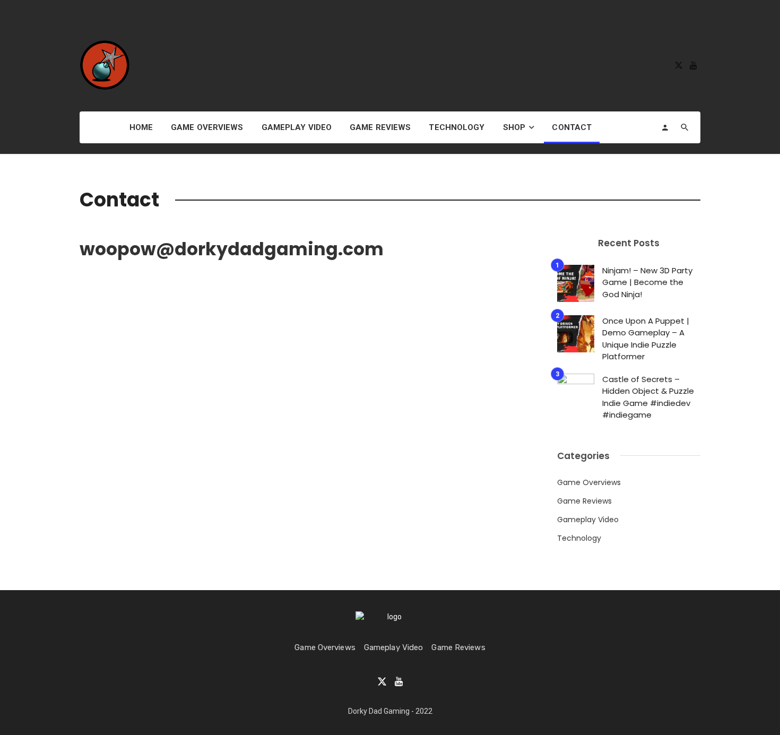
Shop (514, 127)
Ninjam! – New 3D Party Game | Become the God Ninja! (647, 282)
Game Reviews (380, 127)
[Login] (664, 127)
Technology (456, 127)
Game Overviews (207, 127)
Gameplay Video (297, 127)
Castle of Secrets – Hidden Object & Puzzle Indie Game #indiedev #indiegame (648, 397)
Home (141, 127)
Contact (572, 127)
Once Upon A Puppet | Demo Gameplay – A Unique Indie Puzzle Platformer (645, 338)
